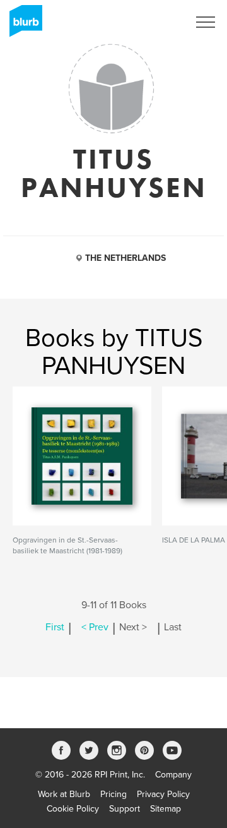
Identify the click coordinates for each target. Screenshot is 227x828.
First (54, 627)
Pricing (113, 794)
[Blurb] (22, 25)
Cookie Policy (73, 808)
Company (173, 774)
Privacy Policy (163, 794)
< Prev (94, 627)
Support (124, 808)
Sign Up (156, 22)
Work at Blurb (64, 794)
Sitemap (165, 808)
